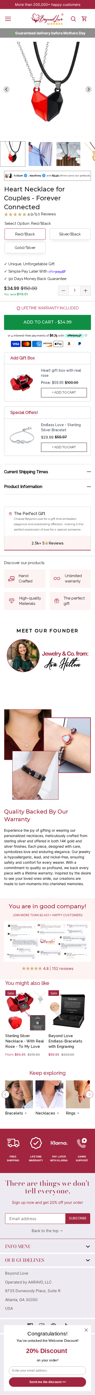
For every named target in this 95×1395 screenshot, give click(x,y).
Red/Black (25, 234)
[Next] (89, 1094)
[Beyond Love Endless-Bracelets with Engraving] (68, 1010)
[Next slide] (88, 89)
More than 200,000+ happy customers (47, 4)
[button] (12, 154)
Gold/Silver (25, 247)
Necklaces (45, 1113)
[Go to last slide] (6, 89)
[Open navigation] (8, 19)
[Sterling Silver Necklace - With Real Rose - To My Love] (25, 1010)
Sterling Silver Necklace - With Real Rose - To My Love (24, 1041)
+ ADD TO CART (64, 392)
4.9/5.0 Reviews (41, 214)
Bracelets (14, 1113)
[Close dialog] (86, 1330)
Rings (70, 1113)
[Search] (73, 19)
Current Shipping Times (26, 471)
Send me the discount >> (47, 1382)
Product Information (23, 486)
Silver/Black (70, 234)
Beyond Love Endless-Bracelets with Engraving (65, 1041)
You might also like (27, 983)
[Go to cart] (84, 19)
